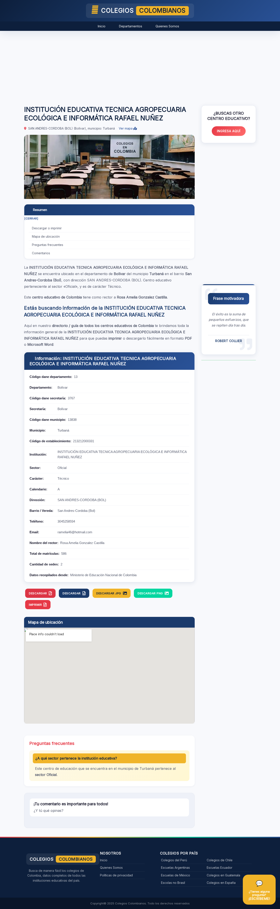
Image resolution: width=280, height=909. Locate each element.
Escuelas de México (175, 875)
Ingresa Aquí (228, 131)
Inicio (101, 26)
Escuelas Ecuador (219, 867)
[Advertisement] (140, 66)
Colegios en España (221, 882)
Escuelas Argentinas (175, 867)
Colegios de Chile (220, 860)
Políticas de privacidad (116, 875)
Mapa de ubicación (46, 236)
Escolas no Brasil (173, 882)
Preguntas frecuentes (47, 245)
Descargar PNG (150, 593)
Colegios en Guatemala (223, 875)
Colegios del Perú (174, 860)
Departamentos (130, 26)
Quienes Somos (167, 26)
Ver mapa (126, 128)
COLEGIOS (143, 10)
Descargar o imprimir (47, 228)
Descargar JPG (108, 593)
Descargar (38, 593)
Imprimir (35, 604)
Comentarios (41, 253)
